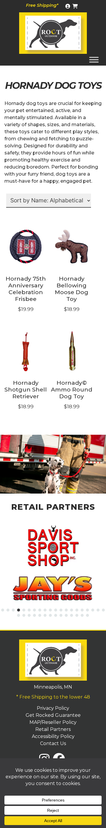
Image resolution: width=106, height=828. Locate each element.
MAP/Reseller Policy (53, 722)
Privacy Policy (53, 708)
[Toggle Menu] (94, 59)
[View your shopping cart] (75, 6)
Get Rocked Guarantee (53, 715)
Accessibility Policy (53, 736)
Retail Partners (53, 729)
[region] (53, 464)
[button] (2, 610)
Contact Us (53, 743)
